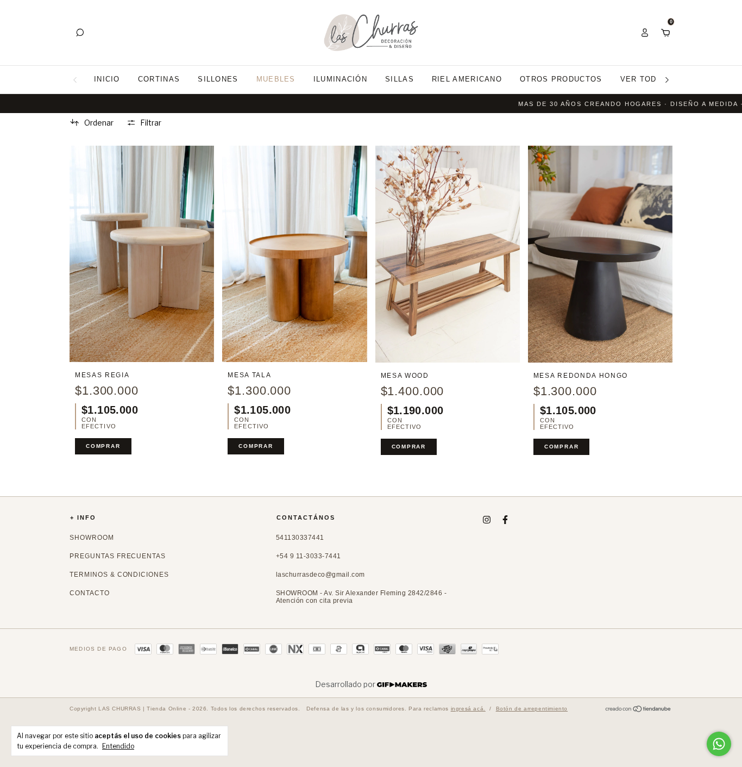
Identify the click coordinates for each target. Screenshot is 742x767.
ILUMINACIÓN (340, 79)
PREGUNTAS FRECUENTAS (118, 556)
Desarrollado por (346, 684)
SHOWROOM (92, 537)
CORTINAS (159, 79)
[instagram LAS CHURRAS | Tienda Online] (486, 519)
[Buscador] (80, 32)
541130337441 (300, 537)
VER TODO (641, 79)
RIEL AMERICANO (467, 79)
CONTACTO (90, 593)
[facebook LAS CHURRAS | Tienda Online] (505, 519)
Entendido (118, 746)
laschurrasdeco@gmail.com (320, 574)
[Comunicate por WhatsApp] (719, 744)
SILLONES (218, 79)
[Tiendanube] (638, 709)
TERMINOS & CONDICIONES (119, 574)
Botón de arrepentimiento (532, 709)
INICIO (107, 79)
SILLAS (399, 79)
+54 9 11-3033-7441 (308, 556)
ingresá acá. (468, 709)
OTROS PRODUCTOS (561, 79)
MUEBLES (275, 79)
